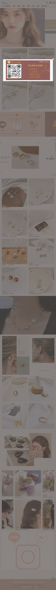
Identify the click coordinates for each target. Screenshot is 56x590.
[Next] (48, 70)
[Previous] (7, 70)
